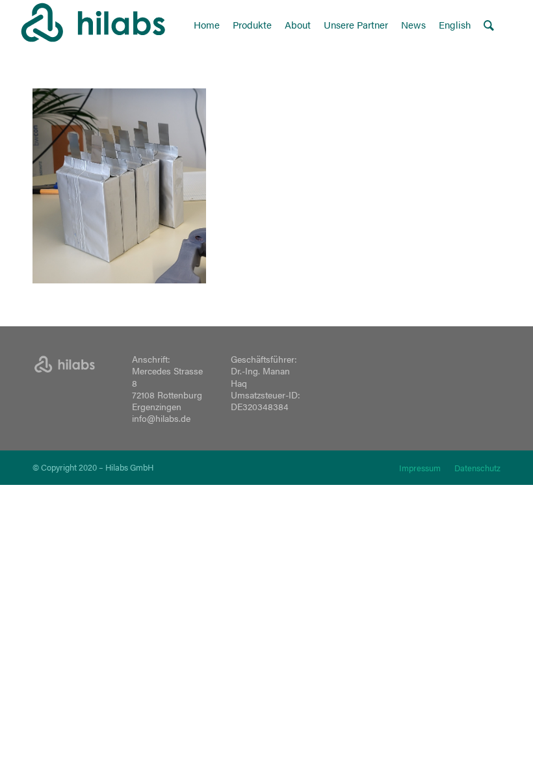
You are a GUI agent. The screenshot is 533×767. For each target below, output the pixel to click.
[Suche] (488, 24)
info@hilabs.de (161, 417)
